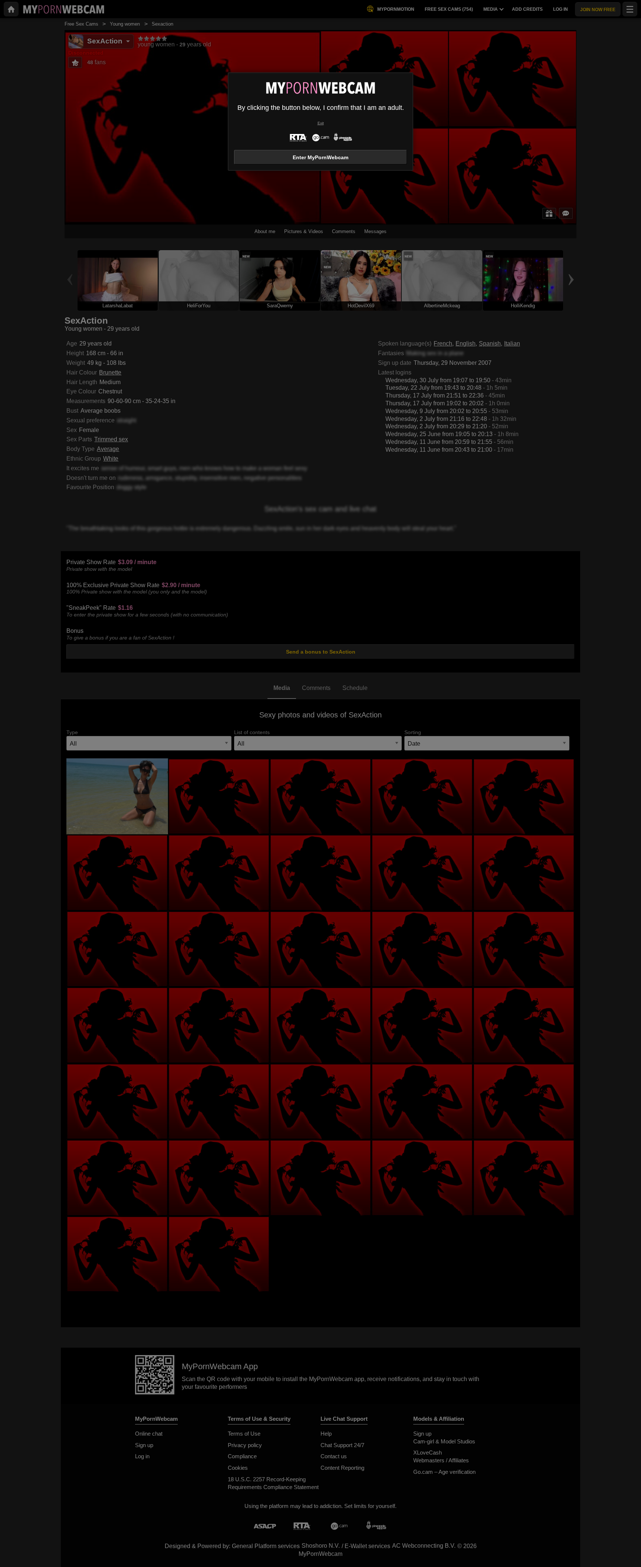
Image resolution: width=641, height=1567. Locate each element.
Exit (321, 123)
